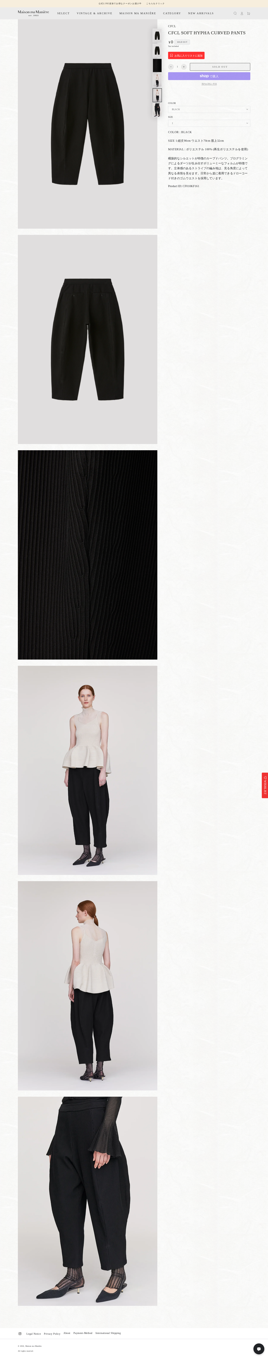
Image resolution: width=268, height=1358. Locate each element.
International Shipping (108, 1333)
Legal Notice (33, 1333)
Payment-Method (82, 1333)
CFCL (172, 26)
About (66, 1333)
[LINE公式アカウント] (258, 1348)
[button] (235, 13)
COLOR (172, 103)
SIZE (170, 117)
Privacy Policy (52, 1333)
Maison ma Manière (33, 1346)
